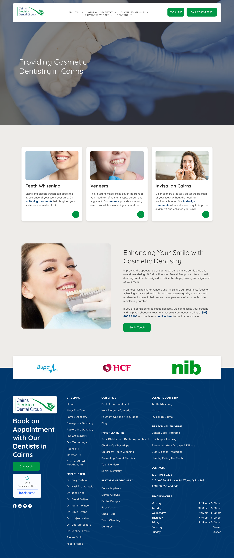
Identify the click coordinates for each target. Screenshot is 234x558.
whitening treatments (39, 201)
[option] (47, 367)
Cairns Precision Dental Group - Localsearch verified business (27, 486)
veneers (114, 201)
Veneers (99, 186)
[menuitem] (76, 12)
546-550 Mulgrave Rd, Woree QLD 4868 (179, 480)
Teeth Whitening (42, 186)
